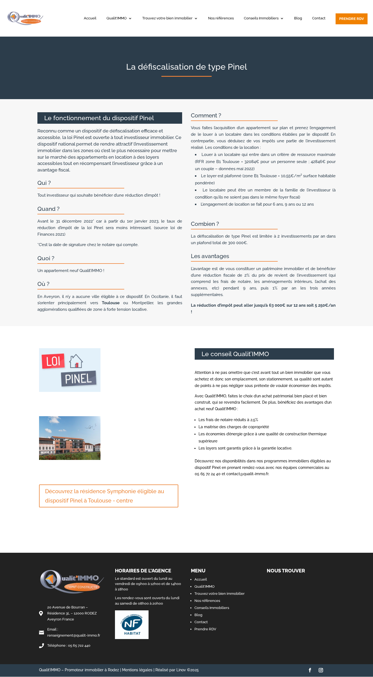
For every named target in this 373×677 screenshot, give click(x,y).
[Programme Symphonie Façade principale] (69, 460)
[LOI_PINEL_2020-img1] (69, 392)
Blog (298, 18)
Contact (318, 18)
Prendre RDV (351, 19)
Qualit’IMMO (116, 18)
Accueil (90, 18)
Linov (181, 670)
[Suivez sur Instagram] (320, 670)
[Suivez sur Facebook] (310, 670)
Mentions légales (137, 670)
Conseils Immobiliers (261, 18)
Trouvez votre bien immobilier (167, 18)
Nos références (221, 18)
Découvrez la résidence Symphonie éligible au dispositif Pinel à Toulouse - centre (104, 496)
